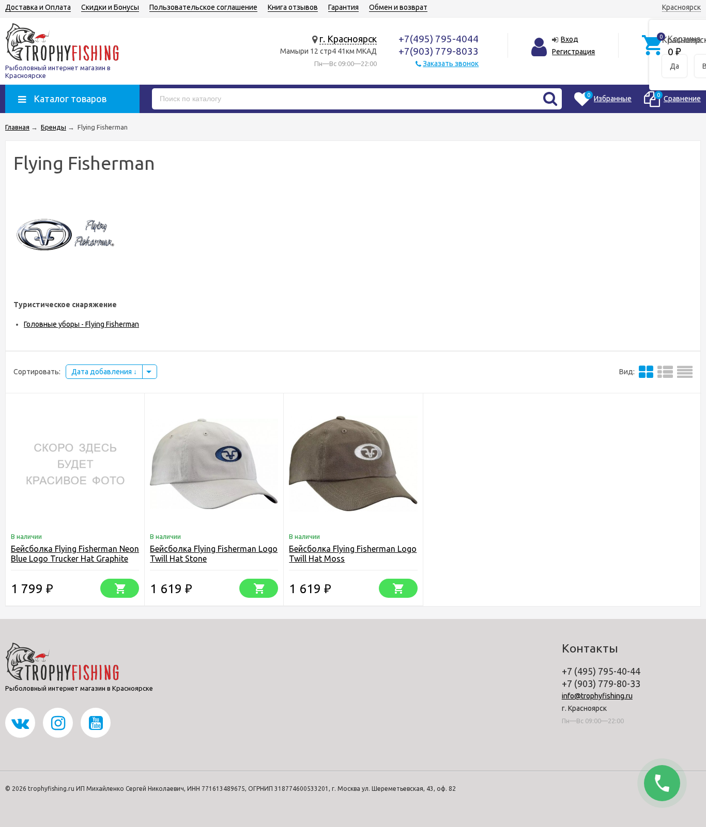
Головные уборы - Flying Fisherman (81, 324)
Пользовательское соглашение (203, 7)
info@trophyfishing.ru (597, 696)
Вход (569, 39)
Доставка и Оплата (38, 7)
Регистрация (573, 51)
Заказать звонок (451, 63)
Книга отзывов (293, 7)
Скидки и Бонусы (110, 7)
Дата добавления (102, 372)
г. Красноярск (348, 39)
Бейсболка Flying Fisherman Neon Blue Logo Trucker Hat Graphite (75, 553)
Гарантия (343, 7)
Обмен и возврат (398, 7)
